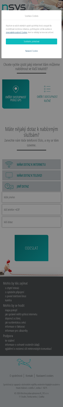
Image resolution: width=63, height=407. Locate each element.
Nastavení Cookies (31, 50)
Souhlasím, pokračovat (31, 41)
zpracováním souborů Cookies (16, 32)
